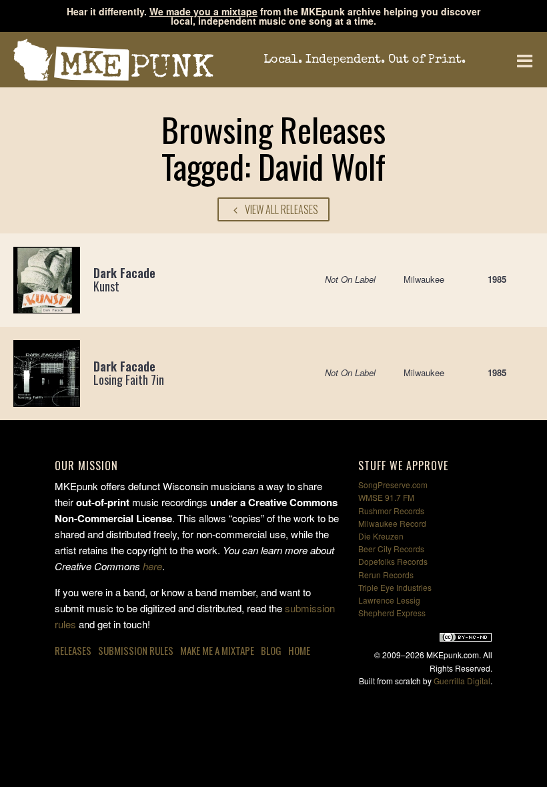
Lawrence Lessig (389, 600)
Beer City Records (391, 548)
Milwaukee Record (392, 523)
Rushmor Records (391, 510)
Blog (271, 650)
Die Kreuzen (381, 536)
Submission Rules (135, 650)
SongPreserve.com (393, 484)
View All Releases (280, 209)
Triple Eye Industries (395, 587)
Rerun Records (386, 574)
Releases (73, 650)
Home (299, 650)
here (152, 566)
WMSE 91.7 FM (386, 497)
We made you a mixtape (203, 11)
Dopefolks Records (393, 561)
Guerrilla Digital (462, 680)
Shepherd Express (392, 612)
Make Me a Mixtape (217, 650)
